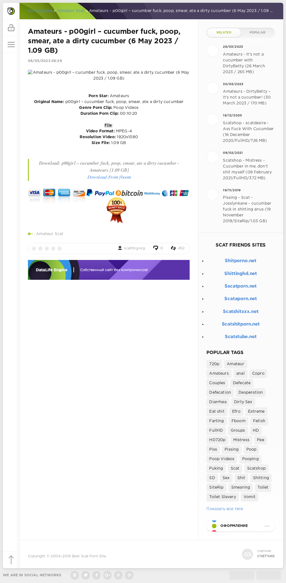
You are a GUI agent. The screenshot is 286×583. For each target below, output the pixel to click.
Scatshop (256, 468)
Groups (238, 430)
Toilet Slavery (222, 497)
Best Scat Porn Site (89, 556)
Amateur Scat (49, 234)
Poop (251, 449)
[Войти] (11, 28)
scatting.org (134, 248)
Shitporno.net (240, 261)
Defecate (242, 383)
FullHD (216, 430)
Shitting (261, 478)
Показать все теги (224, 509)
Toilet (263, 487)
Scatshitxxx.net (240, 312)
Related (224, 32)
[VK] (74, 575)
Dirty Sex (243, 402)
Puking (216, 468)
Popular (257, 32)
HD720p (217, 440)
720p (214, 364)
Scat (235, 468)
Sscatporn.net (241, 286)
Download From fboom (109, 177)
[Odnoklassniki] (118, 575)
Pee (260, 440)
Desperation (251, 392)
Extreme (256, 411)
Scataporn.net (240, 299)
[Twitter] (85, 575)
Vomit (250, 497)
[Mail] (129, 575)
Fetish (259, 421)
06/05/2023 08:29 (45, 61)
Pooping (250, 459)
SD (212, 478)
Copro (258, 373)
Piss (213, 449)
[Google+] (107, 575)
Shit (241, 478)
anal (240, 373)
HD (256, 430)
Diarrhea (217, 402)
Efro (236, 411)
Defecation (220, 392)
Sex (226, 478)
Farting (216, 421)
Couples (217, 383)
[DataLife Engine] (11, 11)
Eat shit (216, 411)
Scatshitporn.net (241, 324)
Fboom (239, 421)
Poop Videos (221, 459)
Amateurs (218, 373)
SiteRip (216, 487)
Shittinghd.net (240, 274)
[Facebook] (96, 575)
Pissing (232, 449)
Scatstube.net (241, 337)
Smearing (240, 487)
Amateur (235, 364)
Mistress (241, 440)
